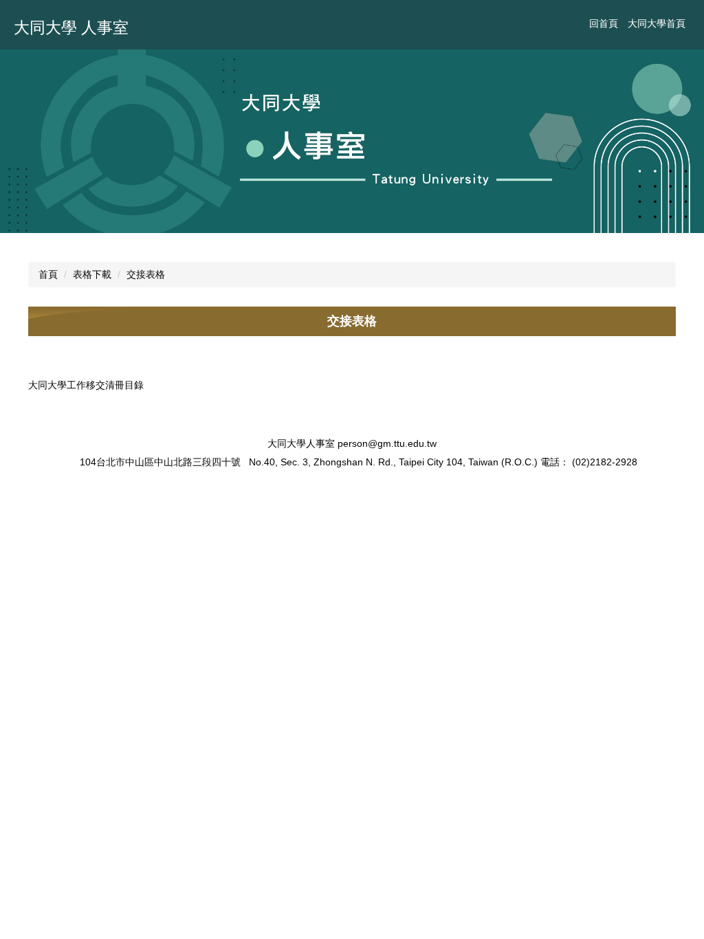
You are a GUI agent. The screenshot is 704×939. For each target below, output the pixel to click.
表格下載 (92, 274)
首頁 (48, 274)
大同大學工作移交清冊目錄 (86, 384)
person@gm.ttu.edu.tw (387, 443)
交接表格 (145, 274)
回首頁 (603, 23)
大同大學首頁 (656, 23)
